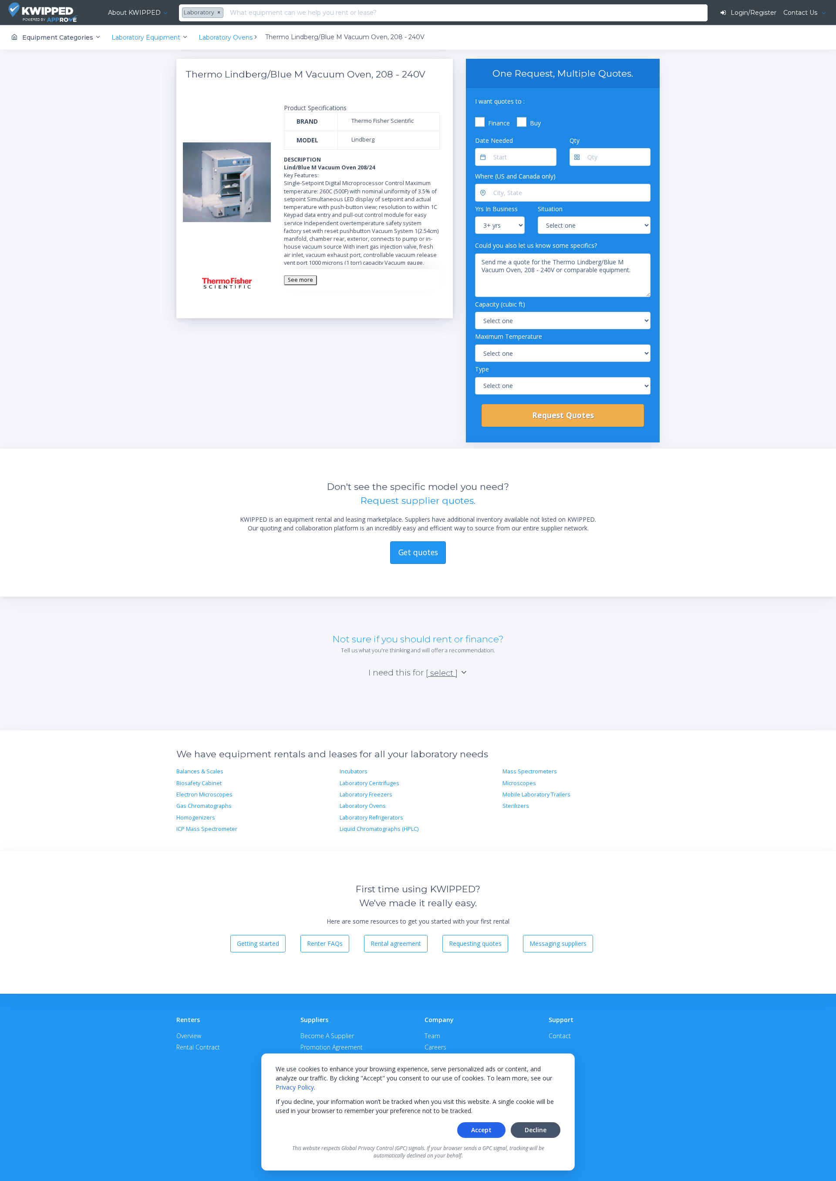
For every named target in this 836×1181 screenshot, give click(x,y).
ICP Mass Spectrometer (206, 829)
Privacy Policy (295, 1087)
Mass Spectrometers (529, 771)
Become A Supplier (327, 1036)
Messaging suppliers (558, 943)
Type (482, 369)
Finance (499, 123)
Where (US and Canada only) (515, 176)
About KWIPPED (134, 13)
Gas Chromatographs (204, 806)
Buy (535, 123)
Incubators (353, 771)
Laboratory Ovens (363, 806)
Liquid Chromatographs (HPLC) (379, 829)
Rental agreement (396, 943)
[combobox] (204, 13)
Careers (435, 1047)
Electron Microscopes (204, 794)
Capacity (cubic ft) (500, 304)
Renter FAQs (325, 943)
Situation (550, 209)
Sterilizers (515, 806)
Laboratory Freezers (366, 794)
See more (300, 279)
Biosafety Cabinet (199, 783)
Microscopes (519, 783)
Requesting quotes (475, 943)
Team (432, 1036)
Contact (560, 1036)
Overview (188, 1036)
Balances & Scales (199, 771)
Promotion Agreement (331, 1047)
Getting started (258, 943)
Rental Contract (198, 1047)
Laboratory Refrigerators (371, 817)
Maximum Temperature (508, 336)
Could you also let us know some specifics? (536, 245)
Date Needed (494, 140)
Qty (575, 140)
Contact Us (801, 13)
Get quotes (418, 552)
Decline (535, 1130)
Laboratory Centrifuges (369, 783)
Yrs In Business (496, 209)
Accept (481, 1130)
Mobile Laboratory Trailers (536, 794)
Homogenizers (195, 817)
